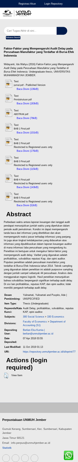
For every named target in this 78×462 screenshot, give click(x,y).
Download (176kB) (50, 150)
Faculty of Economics (35, 321)
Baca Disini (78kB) (26, 118)
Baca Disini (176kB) (27, 150)
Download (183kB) (50, 103)
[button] (6, 375)
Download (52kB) (48, 205)
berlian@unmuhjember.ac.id (38, 333)
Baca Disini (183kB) (27, 103)
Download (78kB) (48, 118)
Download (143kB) (50, 187)
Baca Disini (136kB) (27, 89)
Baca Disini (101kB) (27, 132)
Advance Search (13, 37)
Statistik (7, 447)
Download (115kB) (50, 169)
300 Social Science (33, 316)
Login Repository (53, 3)
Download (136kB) (50, 89)
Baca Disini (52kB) (26, 205)
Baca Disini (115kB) (27, 169)
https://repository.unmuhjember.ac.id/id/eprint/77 (49, 351)
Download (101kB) (50, 132)
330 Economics (55, 316)
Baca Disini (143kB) (27, 187)
